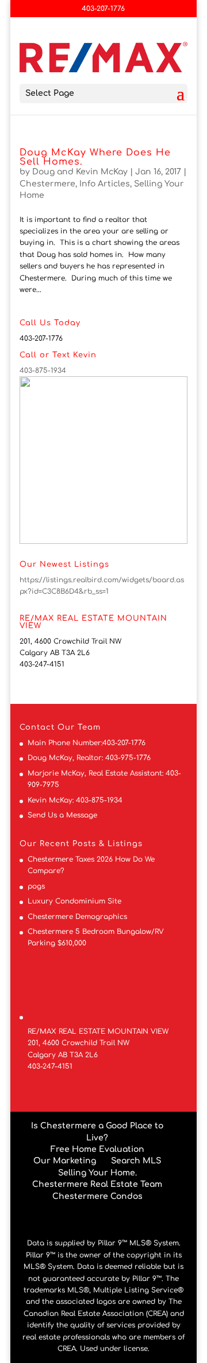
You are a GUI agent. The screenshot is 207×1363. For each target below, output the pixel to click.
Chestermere (47, 184)
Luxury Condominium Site (74, 901)
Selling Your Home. (97, 1173)
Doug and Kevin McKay (80, 172)
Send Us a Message (62, 815)
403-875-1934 (43, 371)
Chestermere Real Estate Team (97, 1184)
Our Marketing (64, 1160)
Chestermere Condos (97, 1196)
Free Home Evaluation (97, 1149)
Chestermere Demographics (77, 917)
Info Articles (104, 184)
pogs (36, 886)
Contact (37, 727)
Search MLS (136, 1160)
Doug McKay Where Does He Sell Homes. (95, 157)
